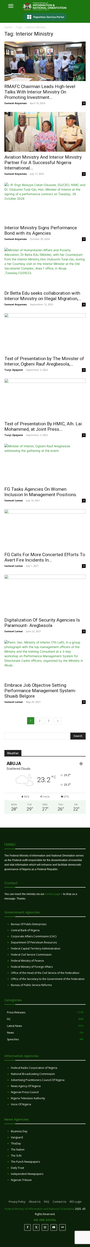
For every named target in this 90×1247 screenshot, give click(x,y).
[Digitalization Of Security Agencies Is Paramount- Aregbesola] (45, 595)
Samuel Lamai (13, 500)
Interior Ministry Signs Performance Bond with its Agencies (40, 230)
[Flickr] (62, 1227)
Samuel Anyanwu (15, 103)
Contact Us (59, 1202)
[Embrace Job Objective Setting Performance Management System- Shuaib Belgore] (45, 660)
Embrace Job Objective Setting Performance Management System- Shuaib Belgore (40, 691)
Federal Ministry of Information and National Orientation (39, 1209)
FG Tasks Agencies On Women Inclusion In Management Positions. (40, 492)
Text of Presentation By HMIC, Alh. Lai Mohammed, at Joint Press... (43, 426)
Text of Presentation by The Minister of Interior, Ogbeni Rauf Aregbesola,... (44, 361)
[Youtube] (53, 1227)
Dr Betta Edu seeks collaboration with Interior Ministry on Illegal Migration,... (42, 296)
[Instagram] (45, 1227)
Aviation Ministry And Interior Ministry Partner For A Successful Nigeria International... (43, 163)
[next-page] (57, 720)
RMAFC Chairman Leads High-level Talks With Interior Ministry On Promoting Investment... (39, 92)
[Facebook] (27, 1227)
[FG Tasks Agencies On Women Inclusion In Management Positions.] (45, 464)
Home (8, 27)
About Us (34, 1202)
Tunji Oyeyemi (13, 369)
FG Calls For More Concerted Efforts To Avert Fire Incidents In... (44, 557)
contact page (52, 894)
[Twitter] (36, 1227)
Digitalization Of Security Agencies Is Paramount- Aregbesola (42, 622)
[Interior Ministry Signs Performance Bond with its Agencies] (45, 203)
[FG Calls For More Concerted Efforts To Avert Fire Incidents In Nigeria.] (45, 529)
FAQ (46, 1202)
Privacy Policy (17, 1202)
